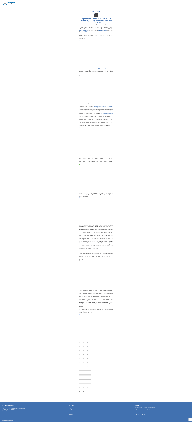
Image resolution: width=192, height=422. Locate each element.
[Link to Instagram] (189, 3)
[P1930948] (96, 15)
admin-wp (105, 24)
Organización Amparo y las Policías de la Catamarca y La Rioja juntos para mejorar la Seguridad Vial (96, 21)
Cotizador (70, 410)
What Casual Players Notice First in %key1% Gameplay (142, 414)
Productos (70, 409)
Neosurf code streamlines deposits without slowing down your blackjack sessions (145, 409)
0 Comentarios (93, 24)
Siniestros (70, 411)
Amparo (70, 408)
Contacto (70, 415)
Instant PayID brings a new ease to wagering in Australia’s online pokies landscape (145, 412)
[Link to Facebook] (187, 3)
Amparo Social (71, 413)
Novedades (100, 24)
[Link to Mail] (185, 3)
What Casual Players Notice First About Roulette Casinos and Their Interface (145, 407)
